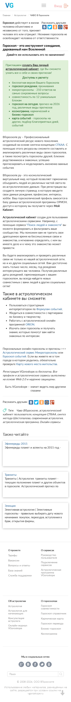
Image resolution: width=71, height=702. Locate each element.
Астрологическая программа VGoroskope (51, 572)
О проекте (14, 550)
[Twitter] (50, 27)
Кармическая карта (52, 618)
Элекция (10, 506)
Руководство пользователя (49, 556)
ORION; (30, 324)
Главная (6, 15)
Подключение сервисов (49, 563)
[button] (62, 693)
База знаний (15, 570)
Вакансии (13, 560)
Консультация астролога (16, 619)
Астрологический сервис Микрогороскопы (30, 352)
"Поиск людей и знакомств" (44, 225)
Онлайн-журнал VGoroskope (17, 626)
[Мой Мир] (60, 27)
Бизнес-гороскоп (51, 628)
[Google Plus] (65, 27)
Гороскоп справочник (53, 613)
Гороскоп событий (14, 356)
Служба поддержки (20, 575)
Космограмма (49, 633)
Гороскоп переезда (52, 623)
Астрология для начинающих (17, 612)
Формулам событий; (49, 309)
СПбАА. (60, 144)
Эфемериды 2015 (16, 443)
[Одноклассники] (55, 27)
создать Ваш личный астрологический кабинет (27, 67)
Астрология (20, 15)
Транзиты (11, 474)
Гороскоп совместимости (50, 607)
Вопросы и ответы (19, 565)
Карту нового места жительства (36, 364)
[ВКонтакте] (44, 27)
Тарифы (12, 555)
